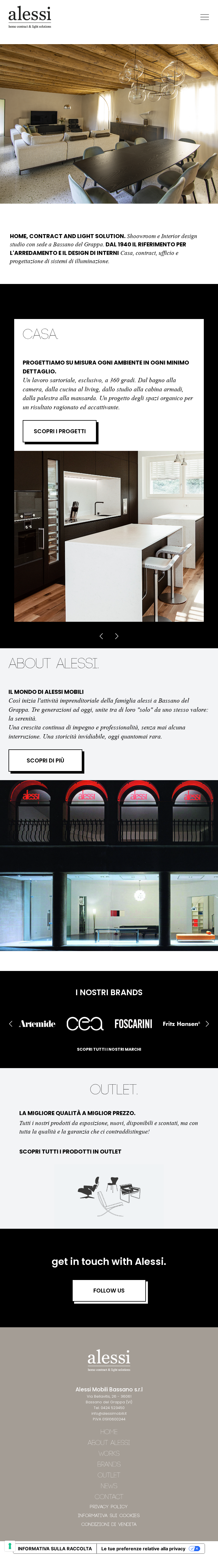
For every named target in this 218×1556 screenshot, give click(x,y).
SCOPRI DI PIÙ (45, 760)
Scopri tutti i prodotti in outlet (70, 1152)
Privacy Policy (109, 1506)
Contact (109, 1497)
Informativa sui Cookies (109, 1515)
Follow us (109, 1291)
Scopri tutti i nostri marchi (109, 1049)
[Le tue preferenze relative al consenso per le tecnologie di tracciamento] (10, 1546)
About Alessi (109, 1443)
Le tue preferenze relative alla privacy (143, 1548)
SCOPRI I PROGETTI (60, 431)
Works (109, 1453)
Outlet (109, 1475)
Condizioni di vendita (109, 1524)
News (109, 1486)
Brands (109, 1464)
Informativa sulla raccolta (55, 1548)
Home (109, 1432)
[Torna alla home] (30, 17)
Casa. (40, 335)
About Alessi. (54, 664)
